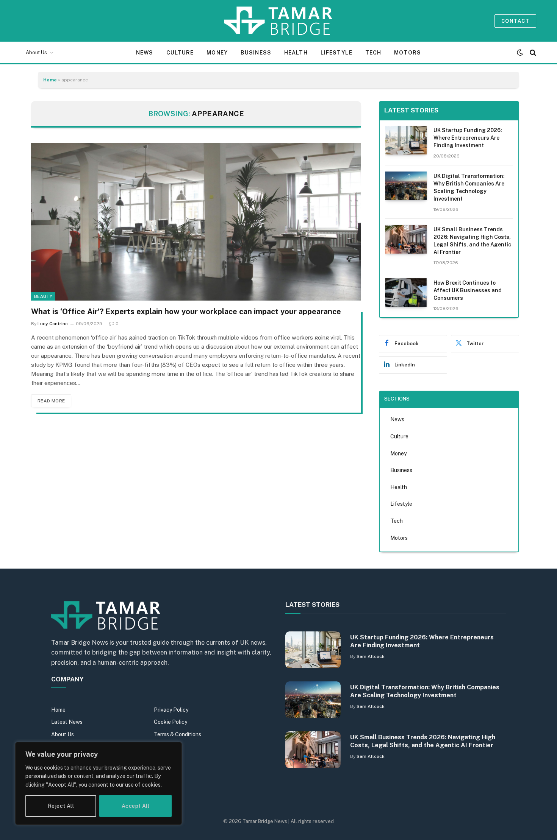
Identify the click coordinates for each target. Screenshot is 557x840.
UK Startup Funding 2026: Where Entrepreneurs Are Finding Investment (467, 137)
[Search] (532, 52)
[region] (98, 783)
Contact (515, 21)
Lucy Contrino (53, 323)
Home (50, 80)
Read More (51, 401)
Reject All (61, 806)
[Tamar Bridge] (278, 21)
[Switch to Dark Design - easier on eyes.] (520, 52)
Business (256, 53)
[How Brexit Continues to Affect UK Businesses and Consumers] (406, 292)
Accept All (135, 806)
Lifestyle (336, 53)
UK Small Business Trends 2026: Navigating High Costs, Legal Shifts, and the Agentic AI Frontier (472, 240)
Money (217, 53)
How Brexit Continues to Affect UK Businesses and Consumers (467, 290)
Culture (180, 53)
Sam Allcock (371, 656)
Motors (407, 53)
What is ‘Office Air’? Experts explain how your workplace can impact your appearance (186, 311)
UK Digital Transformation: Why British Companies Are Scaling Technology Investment (469, 187)
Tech (373, 53)
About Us (36, 52)
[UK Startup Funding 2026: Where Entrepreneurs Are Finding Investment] (406, 140)
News (144, 53)
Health (296, 53)
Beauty (43, 296)
